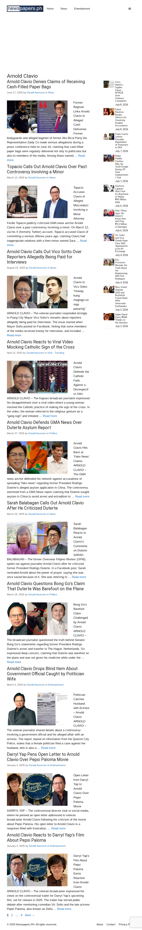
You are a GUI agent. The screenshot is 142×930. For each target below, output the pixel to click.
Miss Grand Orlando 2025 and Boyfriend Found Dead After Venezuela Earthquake (121, 296)
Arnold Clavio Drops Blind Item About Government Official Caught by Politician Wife (45, 674)
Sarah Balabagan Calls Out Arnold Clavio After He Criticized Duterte (45, 505)
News (64, 8)
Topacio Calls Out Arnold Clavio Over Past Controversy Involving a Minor (47, 169)
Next (30, 915)
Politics (53, 433)
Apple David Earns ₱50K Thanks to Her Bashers (121, 318)
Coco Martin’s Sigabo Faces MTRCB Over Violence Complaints (120, 91)
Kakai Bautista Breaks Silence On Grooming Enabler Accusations (121, 117)
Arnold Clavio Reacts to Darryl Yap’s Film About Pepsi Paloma (45, 837)
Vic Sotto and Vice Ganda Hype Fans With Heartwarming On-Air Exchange (121, 243)
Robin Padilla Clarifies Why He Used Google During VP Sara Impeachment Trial (121, 167)
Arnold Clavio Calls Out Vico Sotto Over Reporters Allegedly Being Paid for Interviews (44, 257)
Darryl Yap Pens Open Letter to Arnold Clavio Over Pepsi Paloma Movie (43, 757)
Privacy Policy (127, 924)
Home (50, 8)
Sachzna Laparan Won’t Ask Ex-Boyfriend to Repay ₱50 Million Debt (121, 194)
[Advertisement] (71, 43)
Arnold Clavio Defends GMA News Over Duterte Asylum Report (44, 425)
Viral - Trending (55, 352)
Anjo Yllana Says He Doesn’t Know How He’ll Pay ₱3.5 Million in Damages (121, 218)
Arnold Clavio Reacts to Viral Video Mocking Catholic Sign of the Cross (41, 344)
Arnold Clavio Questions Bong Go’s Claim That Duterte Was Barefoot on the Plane (46, 586)
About (99, 924)
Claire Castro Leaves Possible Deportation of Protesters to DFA (121, 141)
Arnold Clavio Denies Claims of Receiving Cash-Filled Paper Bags (46, 84)
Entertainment (82, 8)
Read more (14, 335)
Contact (110, 924)
